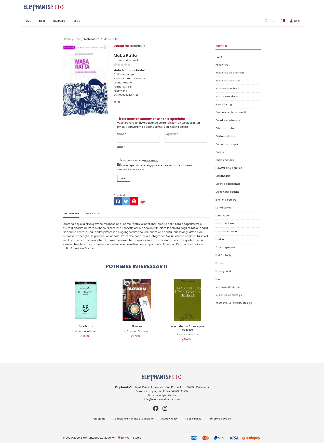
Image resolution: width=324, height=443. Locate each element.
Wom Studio (133, 438)
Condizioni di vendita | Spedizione (133, 418)
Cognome (171, 134)
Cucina (219, 152)
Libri (42, 21)
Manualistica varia (226, 231)
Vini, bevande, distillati (228, 287)
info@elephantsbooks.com (162, 399)
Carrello (59, 21)
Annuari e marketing (227, 96)
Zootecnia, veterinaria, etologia (233, 303)
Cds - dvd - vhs (224, 128)
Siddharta (86, 326)
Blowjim (136, 326)
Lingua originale (224, 223)
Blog (77, 21)
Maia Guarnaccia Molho (131, 70)
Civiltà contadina (225, 136)
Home (27, 21)
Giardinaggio (222, 176)
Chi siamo (99, 418)
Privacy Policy (151, 160)
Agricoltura (221, 64)
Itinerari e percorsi (226, 199)
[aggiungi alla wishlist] (142, 202)
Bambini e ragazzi (225, 104)
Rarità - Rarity (223, 255)
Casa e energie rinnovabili (230, 112)
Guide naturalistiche (227, 191)
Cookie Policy (193, 418)
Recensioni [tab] (92, 213)
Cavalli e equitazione (227, 120)
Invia (123, 178)
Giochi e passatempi (227, 184)
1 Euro (218, 56)
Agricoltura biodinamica (229, 72)
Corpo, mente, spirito (227, 144)
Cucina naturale (225, 160)
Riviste (219, 263)
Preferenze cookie (220, 418)
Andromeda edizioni (227, 88)
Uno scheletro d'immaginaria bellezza (187, 328)
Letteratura (91, 39)
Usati (218, 279)
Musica (219, 239)
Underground (223, 271)
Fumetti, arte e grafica (228, 168)
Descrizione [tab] (71, 213)
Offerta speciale (225, 247)
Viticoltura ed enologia (228, 295)
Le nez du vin (223, 207)
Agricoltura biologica (227, 80)
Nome (121, 134)
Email (121, 147)
